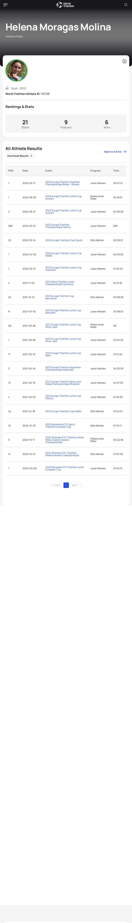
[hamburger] (5, 4)
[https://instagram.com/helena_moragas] (124, 61)
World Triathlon (65, 5)
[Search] (126, 5)
